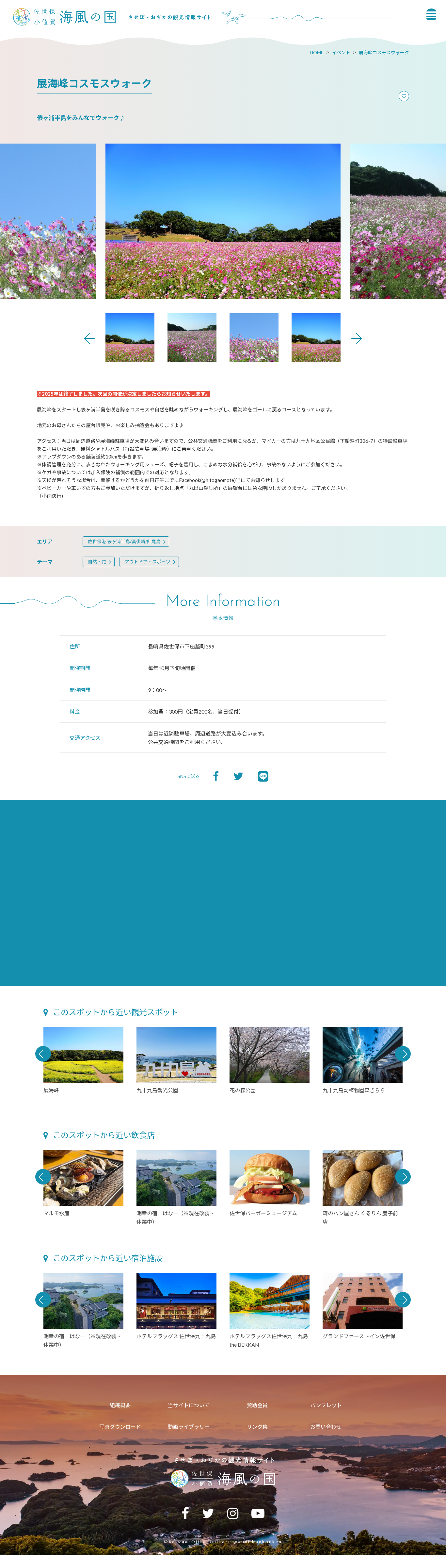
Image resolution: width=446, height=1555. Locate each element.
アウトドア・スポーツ (147, 561)
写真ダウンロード (120, 1427)
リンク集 (257, 1427)
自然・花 (97, 561)
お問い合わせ (326, 1427)
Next (356, 338)
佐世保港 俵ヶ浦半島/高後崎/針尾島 (124, 541)
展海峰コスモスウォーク (384, 52)
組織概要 (120, 1405)
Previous (89, 338)
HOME (317, 52)
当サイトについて (189, 1405)
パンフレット (326, 1405)
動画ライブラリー (189, 1427)
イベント (341, 52)
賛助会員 (257, 1405)
